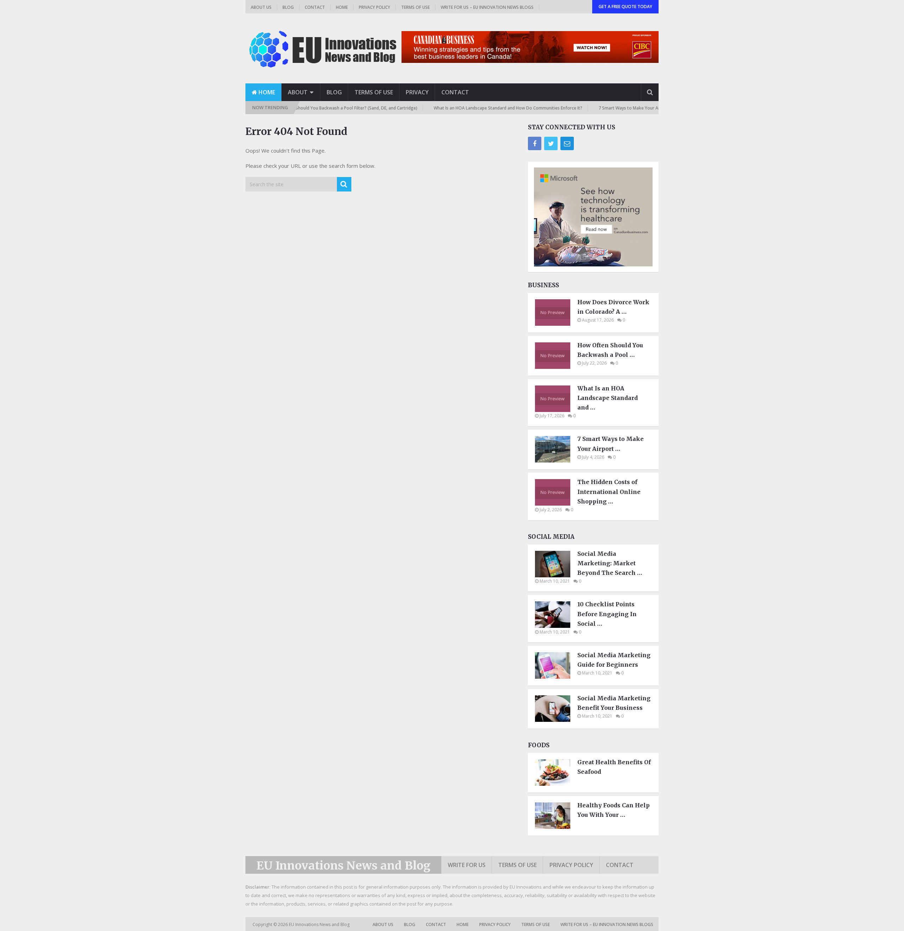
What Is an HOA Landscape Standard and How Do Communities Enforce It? (475, 108)
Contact (315, 7)
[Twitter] (551, 143)
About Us (261, 7)
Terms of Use (415, 7)
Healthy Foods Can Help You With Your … (613, 810)
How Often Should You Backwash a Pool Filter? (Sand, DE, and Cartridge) (312, 108)
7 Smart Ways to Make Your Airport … (610, 443)
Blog (288, 7)
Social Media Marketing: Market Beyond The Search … (609, 563)
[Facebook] (534, 143)
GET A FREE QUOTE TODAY (625, 7)
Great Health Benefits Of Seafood (614, 767)
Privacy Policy (374, 7)
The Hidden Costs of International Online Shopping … (609, 491)
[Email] (567, 143)
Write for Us (467, 865)
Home (342, 7)
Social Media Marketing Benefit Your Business (613, 703)
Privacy (417, 92)
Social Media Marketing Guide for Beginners (613, 660)
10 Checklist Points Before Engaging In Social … (607, 614)
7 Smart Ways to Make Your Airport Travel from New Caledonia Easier (636, 108)
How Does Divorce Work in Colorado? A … (613, 307)
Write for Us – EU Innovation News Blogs (487, 7)
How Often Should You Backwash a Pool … (610, 350)
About (298, 92)
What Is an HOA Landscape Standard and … (607, 398)
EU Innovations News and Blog (343, 865)
